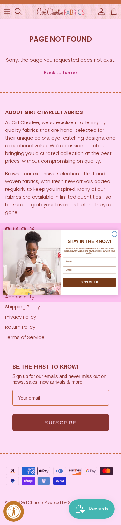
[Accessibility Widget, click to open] (13, 511)
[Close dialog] (114, 234)
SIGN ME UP (89, 282)
